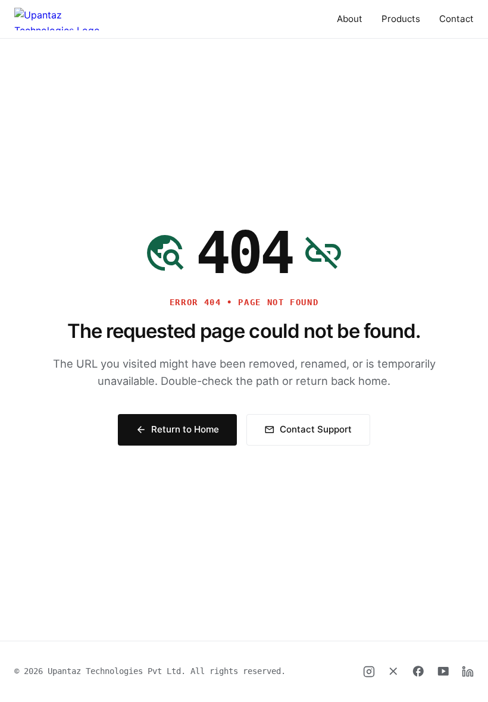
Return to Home (177, 429)
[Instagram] (369, 672)
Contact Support (308, 429)
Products (400, 18)
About (349, 18)
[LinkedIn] (468, 672)
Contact (456, 18)
